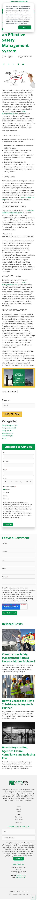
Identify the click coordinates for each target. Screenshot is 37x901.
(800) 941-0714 (23, 1)
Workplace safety (9, 428)
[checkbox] (18, 494)
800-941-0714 (21, 875)
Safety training (8, 433)
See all (4, 438)
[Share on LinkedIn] (13, 64)
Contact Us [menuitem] (18, 822)
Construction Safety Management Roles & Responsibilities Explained (18, 658)
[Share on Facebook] (3, 64)
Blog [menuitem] (18, 814)
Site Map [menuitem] (25, 894)
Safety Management (10, 391)
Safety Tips (7, 430)
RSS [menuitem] (10, 894)
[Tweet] (8, 64)
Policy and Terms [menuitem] (17, 894)
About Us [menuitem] (19, 809)
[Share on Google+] (18, 64)
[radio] (18, 490)
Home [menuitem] (19, 806)
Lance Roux (10, 57)
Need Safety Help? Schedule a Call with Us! (12, 414)
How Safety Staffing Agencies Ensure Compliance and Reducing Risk (18, 753)
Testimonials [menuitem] (18, 819)
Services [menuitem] (18, 812)
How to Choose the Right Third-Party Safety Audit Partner (18, 704)
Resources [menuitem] (18, 817)
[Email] (23, 64)
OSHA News (7, 436)
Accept (25, 27)
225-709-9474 (20, 878)
